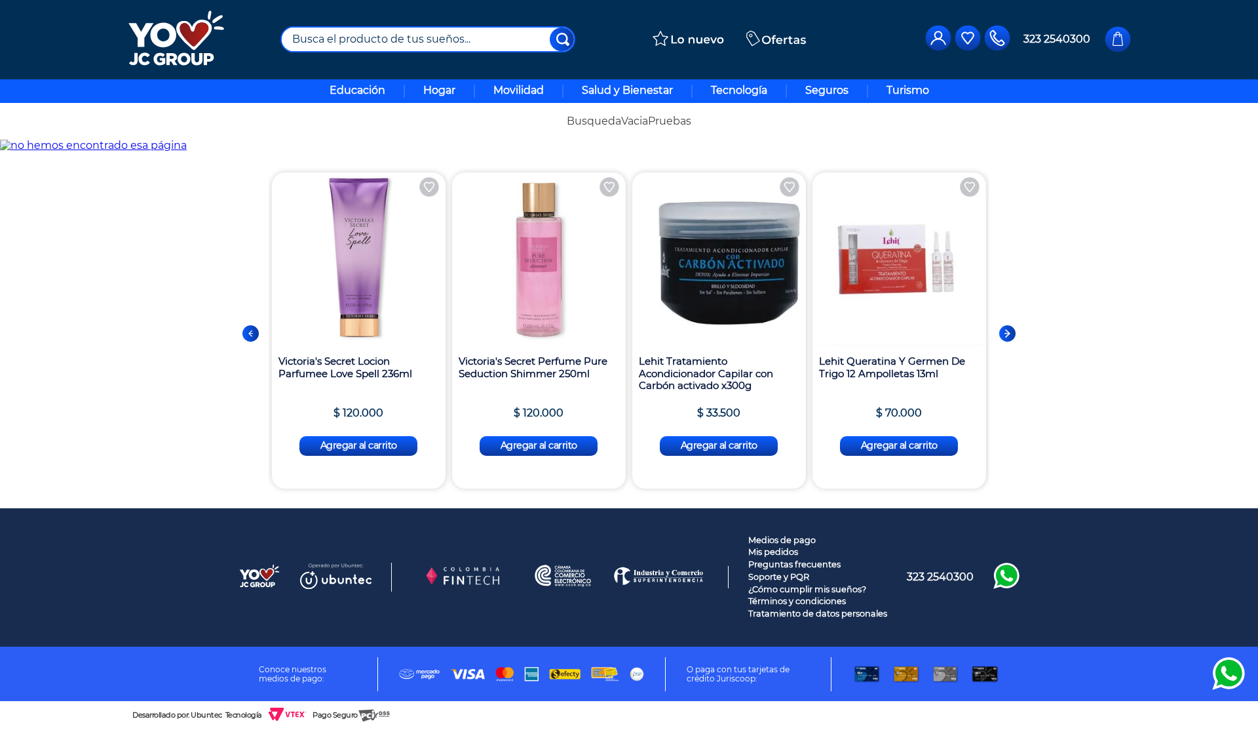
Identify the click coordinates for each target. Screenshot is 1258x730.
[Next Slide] (1007, 333)
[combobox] (427, 39)
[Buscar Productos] (563, 39)
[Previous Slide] (250, 333)
